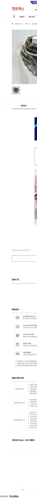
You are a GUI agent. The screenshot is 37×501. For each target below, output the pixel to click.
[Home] (12, 24)
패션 (26, 24)
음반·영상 (32, 16)
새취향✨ (22, 16)
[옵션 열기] (22, 489)
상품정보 (24, 105)
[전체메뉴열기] (14, 16)
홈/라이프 (18, 24)
